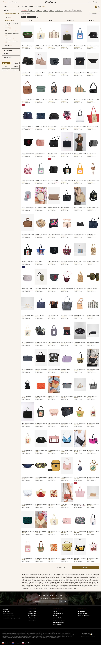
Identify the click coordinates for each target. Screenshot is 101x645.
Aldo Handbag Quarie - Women (93, 342)
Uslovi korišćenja (57, 617)
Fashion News (81, 611)
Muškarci (10, 2)
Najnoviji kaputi (32, 611)
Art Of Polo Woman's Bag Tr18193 (28, 369)
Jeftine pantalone (32, 617)
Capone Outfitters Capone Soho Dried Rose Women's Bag (72, 504)
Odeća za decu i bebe (8, 615)
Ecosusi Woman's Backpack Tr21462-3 (55, 450)
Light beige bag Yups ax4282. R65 (41, 531)
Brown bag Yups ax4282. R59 (53, 396)
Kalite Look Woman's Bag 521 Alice (81, 450)
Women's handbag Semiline (66, 423)
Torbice (8, 17)
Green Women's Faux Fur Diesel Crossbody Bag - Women (33, 531)
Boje (45, 10)
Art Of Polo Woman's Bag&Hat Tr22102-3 (43, 342)
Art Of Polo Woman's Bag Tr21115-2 (81, 99)
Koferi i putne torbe (10, 30)
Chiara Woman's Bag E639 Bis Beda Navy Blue (70, 153)
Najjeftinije (90, 20)
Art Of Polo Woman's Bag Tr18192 (67, 126)
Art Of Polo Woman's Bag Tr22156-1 (81, 369)
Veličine (31, 10)
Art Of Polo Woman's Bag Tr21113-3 (94, 99)
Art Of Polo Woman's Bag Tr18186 (54, 423)
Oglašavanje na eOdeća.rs (59, 620)
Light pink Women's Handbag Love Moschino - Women (71, 477)
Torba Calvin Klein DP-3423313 (28, 234)
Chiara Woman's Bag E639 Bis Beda (68, 45)
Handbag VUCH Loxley (39, 315)
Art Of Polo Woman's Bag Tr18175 (67, 342)
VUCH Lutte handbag (91, 153)
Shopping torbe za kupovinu (12, 34)
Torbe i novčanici (10, 13)
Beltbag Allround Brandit (92, 288)
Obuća (6, 10)
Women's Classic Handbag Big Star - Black (69, 207)
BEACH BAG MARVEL (39, 261)
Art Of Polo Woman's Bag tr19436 (93, 180)
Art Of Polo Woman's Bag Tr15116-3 (28, 153)
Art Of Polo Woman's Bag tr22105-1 (42, 45)
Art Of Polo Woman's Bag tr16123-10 (68, 261)
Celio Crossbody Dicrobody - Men (41, 288)
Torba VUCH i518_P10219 (92, 396)
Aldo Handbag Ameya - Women (93, 504)
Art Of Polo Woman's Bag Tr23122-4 (81, 423)
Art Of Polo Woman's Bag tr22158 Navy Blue (43, 126)
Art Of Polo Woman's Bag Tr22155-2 (55, 558)
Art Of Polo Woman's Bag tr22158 (41, 396)
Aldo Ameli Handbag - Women (80, 261)
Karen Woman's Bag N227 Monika (67, 315)
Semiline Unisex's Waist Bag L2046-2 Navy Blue (31, 477)
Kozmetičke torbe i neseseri (11, 41)
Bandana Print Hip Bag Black (79, 342)
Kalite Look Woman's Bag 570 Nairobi (81, 207)
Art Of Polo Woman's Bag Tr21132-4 (81, 180)
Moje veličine (68, 10)
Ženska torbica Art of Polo (79, 315)
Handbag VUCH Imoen (65, 99)
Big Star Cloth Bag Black (26, 396)
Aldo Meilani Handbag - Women (28, 315)
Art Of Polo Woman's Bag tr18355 (28, 207)
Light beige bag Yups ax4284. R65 (41, 207)
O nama (55, 611)
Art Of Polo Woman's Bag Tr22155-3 (55, 504)
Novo (30, 20)
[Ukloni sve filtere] (37, 17)
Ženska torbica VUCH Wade (66, 531)
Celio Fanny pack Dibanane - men (94, 72)
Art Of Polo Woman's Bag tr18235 (93, 531)
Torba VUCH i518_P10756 (53, 315)
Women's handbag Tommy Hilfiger (94, 45)
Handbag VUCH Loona (65, 369)
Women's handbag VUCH (40, 153)
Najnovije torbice (32, 615)
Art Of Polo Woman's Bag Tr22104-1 (29, 450)
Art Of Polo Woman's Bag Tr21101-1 (55, 45)
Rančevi (8, 27)
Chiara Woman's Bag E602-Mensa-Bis (81, 126)
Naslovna (5, 609)
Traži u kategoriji (37, 13)
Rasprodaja (70, 20)
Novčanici (8, 45)
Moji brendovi (77, 10)
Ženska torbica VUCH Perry (27, 126)
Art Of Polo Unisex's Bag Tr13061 (67, 288)
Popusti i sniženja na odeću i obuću (11, 618)
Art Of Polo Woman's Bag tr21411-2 (41, 423)
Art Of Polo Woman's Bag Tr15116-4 (55, 261)
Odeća (6, 6)
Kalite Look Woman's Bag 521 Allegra (81, 153)
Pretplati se (63, 601)
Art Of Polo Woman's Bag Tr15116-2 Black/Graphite (58, 72)
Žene (4, 2)
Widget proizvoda (57, 624)
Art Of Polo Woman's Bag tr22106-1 (68, 180)
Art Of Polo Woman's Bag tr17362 (93, 450)
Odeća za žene (6, 611)
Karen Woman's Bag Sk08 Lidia (28, 99)
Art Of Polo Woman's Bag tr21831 (80, 531)
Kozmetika (7, 57)
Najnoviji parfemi (32, 620)
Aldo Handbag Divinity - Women (80, 396)
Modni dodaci (8, 50)
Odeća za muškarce (8, 613)
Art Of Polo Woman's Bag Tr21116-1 (41, 99)
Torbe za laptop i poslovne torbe (11, 24)
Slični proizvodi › (26, 48)
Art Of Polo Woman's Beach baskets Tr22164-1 (44, 504)
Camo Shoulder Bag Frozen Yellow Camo (43, 477)
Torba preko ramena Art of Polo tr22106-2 (30, 261)
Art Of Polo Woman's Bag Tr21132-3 (81, 45)
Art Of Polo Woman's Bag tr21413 (54, 99)
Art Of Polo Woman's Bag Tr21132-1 (42, 180)
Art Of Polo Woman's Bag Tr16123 (28, 180)
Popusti (24, 10)
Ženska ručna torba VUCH (53, 180)
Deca (16, 2)
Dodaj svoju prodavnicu (58, 622)
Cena (51, 10)
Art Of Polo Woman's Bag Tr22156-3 (42, 558)
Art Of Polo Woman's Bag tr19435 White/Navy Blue (84, 477)
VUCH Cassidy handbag (52, 153)
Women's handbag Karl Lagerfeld (41, 450)
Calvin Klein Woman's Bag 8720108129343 (82, 234)
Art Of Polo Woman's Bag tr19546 (93, 207)
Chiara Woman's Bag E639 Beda (28, 423)
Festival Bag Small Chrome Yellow (54, 477)
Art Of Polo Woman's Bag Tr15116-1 (55, 288)
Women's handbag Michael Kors (28, 45)
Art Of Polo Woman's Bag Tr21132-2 (29, 558)
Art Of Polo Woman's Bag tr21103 (93, 261)
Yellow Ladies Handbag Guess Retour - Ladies (70, 558)
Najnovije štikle (32, 613)
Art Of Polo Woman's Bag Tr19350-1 (42, 234)
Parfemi (6, 54)
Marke (38, 10)
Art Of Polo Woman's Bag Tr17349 (93, 558)
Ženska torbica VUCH (52, 126)
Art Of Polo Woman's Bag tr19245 (54, 234)
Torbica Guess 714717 (26, 72)
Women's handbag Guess (40, 72)
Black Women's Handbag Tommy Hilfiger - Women (45, 369)
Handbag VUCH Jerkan (65, 72)
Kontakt (55, 615)
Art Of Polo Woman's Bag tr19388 (67, 396)
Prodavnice (58, 10)
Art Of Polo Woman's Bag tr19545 (67, 234)
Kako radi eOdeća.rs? (58, 613)
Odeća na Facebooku (83, 613)
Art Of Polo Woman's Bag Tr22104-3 (29, 342)
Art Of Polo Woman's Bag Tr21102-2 (81, 288)
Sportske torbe (9, 38)
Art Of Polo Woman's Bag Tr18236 (54, 342)
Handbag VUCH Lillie (91, 234)
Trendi (50, 20)
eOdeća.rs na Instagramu (84, 615)
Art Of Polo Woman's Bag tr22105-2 (55, 531)
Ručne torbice (9, 20)
